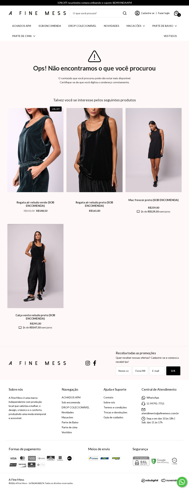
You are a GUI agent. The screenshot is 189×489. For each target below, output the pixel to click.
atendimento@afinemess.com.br (160, 413)
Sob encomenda (50, 25)
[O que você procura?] (124, 13)
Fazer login (164, 13)
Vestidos (170, 35)
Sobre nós (109, 402)
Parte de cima (22, 35)
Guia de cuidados (113, 417)
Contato (108, 397)
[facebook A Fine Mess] (95, 363)
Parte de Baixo (162, 25)
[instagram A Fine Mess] (88, 363)
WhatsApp (153, 397)
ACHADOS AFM (21, 25)
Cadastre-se (147, 13)
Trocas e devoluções (115, 412)
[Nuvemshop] (170, 481)
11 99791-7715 (155, 403)
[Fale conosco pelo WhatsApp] (182, 482)
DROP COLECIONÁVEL (82, 25)
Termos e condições (115, 407)
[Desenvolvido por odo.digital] (151, 481)
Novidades (111, 25)
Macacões (134, 25)
